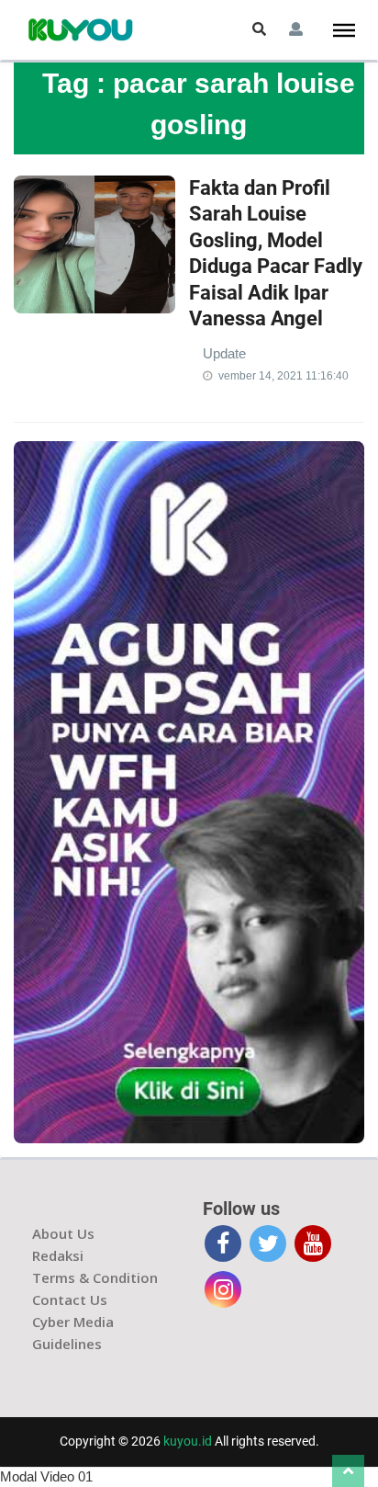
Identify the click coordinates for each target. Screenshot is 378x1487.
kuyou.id (187, 1441)
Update (224, 353)
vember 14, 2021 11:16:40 (283, 375)
